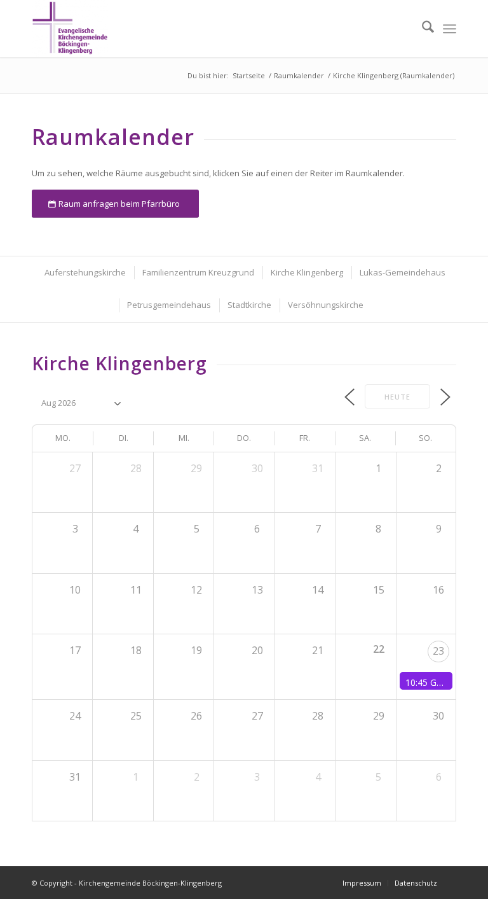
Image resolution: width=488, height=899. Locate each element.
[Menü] (449, 28)
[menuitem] (421, 28)
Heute (397, 396)
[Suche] (421, 28)
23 (438, 651)
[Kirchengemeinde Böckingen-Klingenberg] (70, 28)
